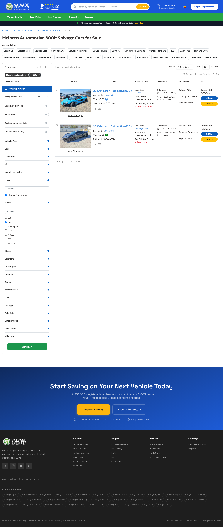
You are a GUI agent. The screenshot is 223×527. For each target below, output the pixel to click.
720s (10, 230)
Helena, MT (140, 92)
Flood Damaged (11, 57)
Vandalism (61, 57)
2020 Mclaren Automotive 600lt (112, 91)
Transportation (157, 444)
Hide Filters (43, 67)
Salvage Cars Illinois (56, 499)
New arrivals (211, 57)
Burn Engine (29, 57)
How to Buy (117, 448)
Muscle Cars (142, 57)
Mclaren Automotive (48, 30)
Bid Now (209, 98)
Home (5, 30)
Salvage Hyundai (155, 494)
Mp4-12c (12, 243)
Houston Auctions (53, 504)
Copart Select (23, 50)
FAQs (114, 453)
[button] (27, 141)
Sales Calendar (80, 461)
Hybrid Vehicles (160, 57)
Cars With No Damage (134, 50)
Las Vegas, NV (141, 128)
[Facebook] (5, 466)
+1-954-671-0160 (168, 5)
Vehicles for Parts (157, 50)
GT (9, 239)
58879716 (109, 95)
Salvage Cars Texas (12, 499)
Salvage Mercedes (100, 494)
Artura (11, 235)
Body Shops (155, 453)
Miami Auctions (96, 504)
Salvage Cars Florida (34, 499)
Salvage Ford (45, 494)
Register (192, 448)
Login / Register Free (204, 6)
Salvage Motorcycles (79, 50)
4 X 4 (173, 50)
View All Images (75, 115)
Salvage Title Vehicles (195, 499)
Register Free (91, 409)
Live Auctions (55, 16)
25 (205, 66)
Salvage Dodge (173, 494)
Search (142, 6)
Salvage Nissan (136, 494)
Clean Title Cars (155, 499)
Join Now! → (140, 23)
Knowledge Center (120, 444)
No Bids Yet (109, 57)
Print (218, 74)
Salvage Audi (147, 504)
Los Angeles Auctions (75, 504)
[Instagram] (13, 466)
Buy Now (116, 50)
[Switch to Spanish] (185, 6)
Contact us (116, 461)
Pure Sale (196, 57)
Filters (189, 74)
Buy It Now (10, 114)
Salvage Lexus (164, 504)
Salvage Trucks (100, 50)
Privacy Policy (193, 520)
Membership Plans (197, 444)
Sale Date (185, 66)
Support (73, 16)
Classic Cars (76, 57)
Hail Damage (45, 57)
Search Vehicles (80, 444)
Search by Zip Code (14, 106)
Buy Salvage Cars (23, 30)
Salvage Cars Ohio (101, 499)
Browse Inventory (129, 409)
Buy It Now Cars (174, 499)
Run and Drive (201, 50)
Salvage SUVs (57, 50)
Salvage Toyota (10, 494)
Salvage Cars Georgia (79, 499)
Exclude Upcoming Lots (16, 123)
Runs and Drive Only (14, 131)
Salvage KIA (113, 504)
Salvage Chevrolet (63, 494)
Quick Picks (35, 16)
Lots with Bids (125, 57)
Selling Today (92, 57)
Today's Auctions (81, 453)
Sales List (77, 465)
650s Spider (13, 226)
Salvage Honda (28, 494)
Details (209, 103)
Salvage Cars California (195, 494)
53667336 (109, 131)
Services (89, 16)
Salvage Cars (41, 50)
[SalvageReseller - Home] (18, 6)
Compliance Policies (212, 520)
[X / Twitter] (29, 466)
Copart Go (8, 50)
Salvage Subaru (130, 504)
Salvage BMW (82, 494)
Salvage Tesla (119, 494)
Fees (113, 457)
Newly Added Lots (13, 96)
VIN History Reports (159, 457)
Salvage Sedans (10, 504)
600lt (10, 222)
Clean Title (185, 50)
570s (10, 218)
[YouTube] (21, 466)
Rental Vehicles (180, 57)
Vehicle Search (14, 16)
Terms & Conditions (174, 520)
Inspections (155, 448)
